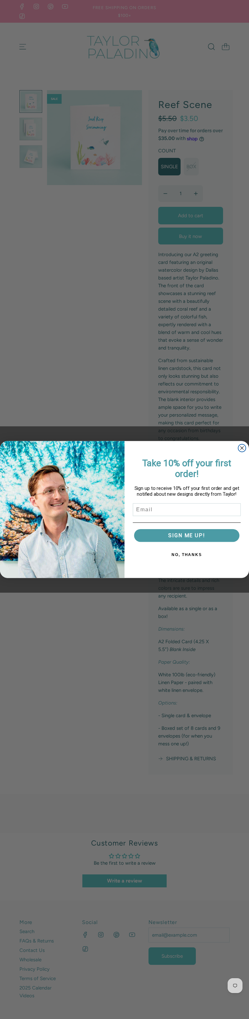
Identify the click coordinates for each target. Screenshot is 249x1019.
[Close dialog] (242, 448)
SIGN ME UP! (186, 535)
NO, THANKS (187, 554)
